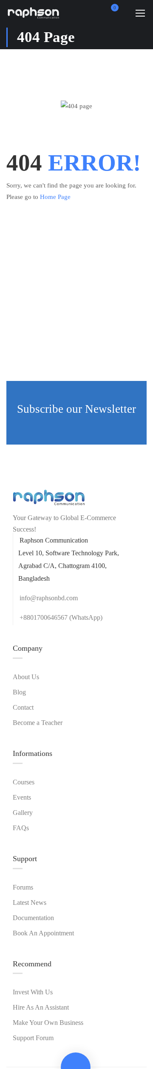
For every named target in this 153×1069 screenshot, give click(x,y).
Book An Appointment (43, 933)
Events (22, 797)
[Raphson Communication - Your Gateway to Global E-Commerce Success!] (33, 13)
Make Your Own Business (48, 1022)
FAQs (21, 827)
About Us (26, 676)
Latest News (29, 902)
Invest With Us (33, 992)
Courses (23, 782)
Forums (23, 887)
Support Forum (33, 1037)
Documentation (33, 917)
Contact (23, 707)
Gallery (23, 812)
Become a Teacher (37, 722)
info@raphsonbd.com (49, 598)
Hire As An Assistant (41, 1007)
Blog (19, 692)
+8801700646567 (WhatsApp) (61, 617)
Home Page (55, 196)
